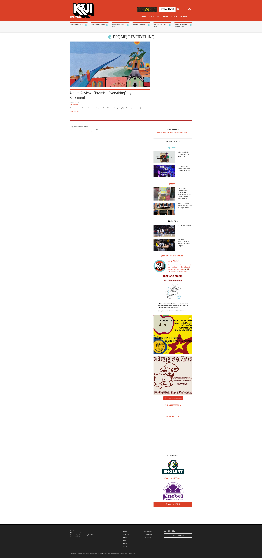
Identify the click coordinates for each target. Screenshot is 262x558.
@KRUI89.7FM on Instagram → (173, 256)
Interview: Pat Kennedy (139, 24)
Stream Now (166, 9)
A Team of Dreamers (185, 225)
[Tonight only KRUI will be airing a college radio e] (173, 375)
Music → (174, 148)
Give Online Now (178, 535)
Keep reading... (75, 111)
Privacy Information (104, 553)
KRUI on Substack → (173, 416)
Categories (155, 16)
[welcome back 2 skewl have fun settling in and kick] (173, 334)
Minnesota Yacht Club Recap (118, 25)
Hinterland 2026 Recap (76, 24)
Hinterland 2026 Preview (98, 24)
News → (174, 184)
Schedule (126, 534)
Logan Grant (75, 104)
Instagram (149, 531)
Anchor (148, 537)
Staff (165, 16)
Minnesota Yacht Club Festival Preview (180, 25)
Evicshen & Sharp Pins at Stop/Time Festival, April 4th (184, 168)
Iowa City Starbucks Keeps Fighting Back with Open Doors (185, 205)
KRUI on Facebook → (173, 405)
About (174, 16)
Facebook (149, 534)
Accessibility (131, 553)
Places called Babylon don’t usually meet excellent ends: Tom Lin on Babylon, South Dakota (184, 193)
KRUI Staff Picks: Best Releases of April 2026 (183, 154)
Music (125, 537)
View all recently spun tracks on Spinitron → (173, 133)
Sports (125, 544)
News (124, 540)
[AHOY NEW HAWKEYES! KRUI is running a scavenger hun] (173, 294)
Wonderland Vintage (173, 478)
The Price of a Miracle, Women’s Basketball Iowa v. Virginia (184, 242)
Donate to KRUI (173, 504)
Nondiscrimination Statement (119, 553)
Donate (183, 16)
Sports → (174, 221)
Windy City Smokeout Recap (160, 25)
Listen (143, 16)
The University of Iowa (80, 553)
